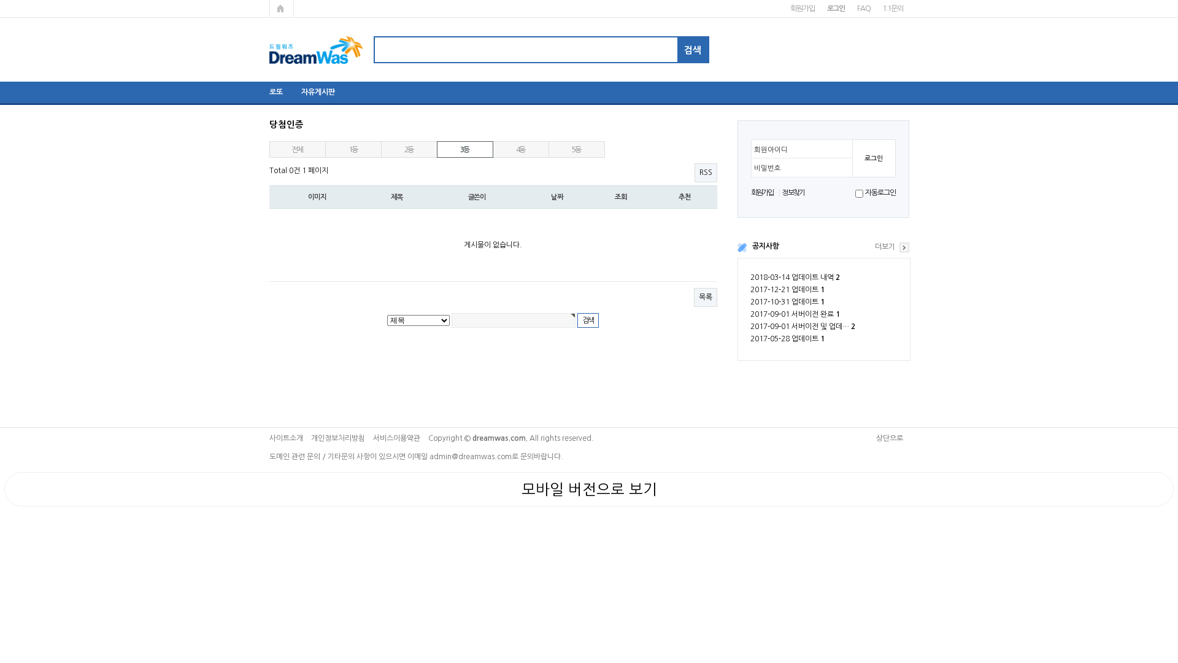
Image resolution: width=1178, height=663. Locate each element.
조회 (621, 197)
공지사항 (765, 246)
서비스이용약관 (396, 438)
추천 (685, 197)
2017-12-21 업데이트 (787, 289)
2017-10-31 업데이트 (787, 302)
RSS (705, 172)
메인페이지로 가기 (281, 8)
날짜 (557, 197)
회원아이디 (771, 149)
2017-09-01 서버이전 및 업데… (802, 326)
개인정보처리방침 (338, 438)
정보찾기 (793, 192)
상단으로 (889, 438)
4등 (521, 149)
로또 (276, 92)
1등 (353, 149)
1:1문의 (892, 8)
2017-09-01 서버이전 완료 (795, 314)
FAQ (863, 8)
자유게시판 (318, 92)
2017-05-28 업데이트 (787, 339)
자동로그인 (880, 192)
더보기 (885, 246)
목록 (705, 297)
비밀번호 (767, 168)
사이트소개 (286, 438)
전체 (297, 149)
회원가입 (802, 8)
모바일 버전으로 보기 (589, 489)
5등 (577, 149)
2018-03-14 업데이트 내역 (795, 277)
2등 (409, 149)
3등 (465, 149)
